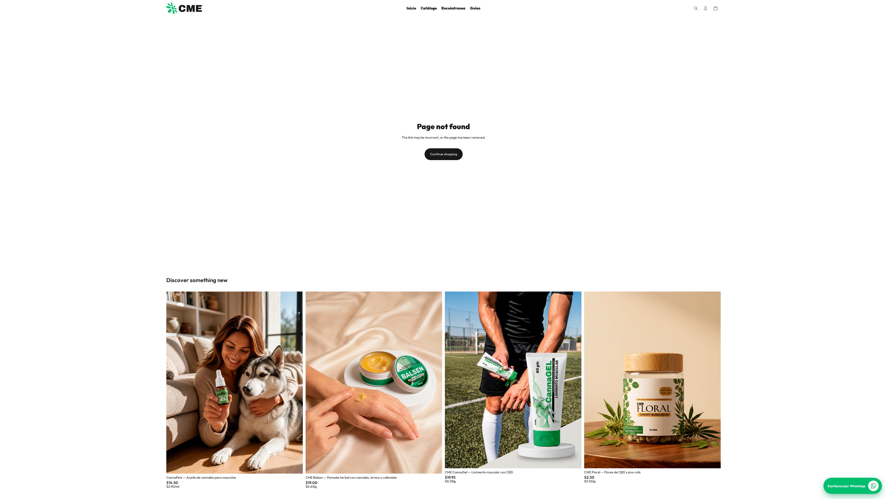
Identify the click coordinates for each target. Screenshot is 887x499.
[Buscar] (696, 8)
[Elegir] (296, 466)
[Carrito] (716, 8)
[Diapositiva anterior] (173, 382)
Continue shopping (443, 154)
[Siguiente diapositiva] (296, 382)
